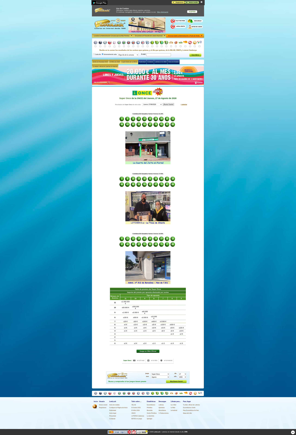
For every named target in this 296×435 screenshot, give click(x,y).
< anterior (184, 104)
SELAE (133, 405)
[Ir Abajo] (293, 432)
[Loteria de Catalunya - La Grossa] (199, 43)
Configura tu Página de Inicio (118, 407)
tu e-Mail (173, 405)
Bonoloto (150, 410)
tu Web (173, 407)
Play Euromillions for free (191, 410)
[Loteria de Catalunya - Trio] (194, 43)
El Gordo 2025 (136, 407)
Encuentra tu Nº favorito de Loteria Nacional (148, 36)
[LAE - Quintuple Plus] (147, 43)
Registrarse (179, 2)
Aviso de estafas (114, 405)
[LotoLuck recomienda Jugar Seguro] (117, 432)
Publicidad (142, 62)
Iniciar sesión (193, 2)
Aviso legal (112, 413)
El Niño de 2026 (115, 62)
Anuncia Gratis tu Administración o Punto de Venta (183, 36)
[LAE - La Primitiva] (119, 43)
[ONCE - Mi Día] (185, 43)
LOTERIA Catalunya (137, 416)
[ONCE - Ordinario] (152, 43)
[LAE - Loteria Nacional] (95, 43)
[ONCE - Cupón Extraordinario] (157, 43)
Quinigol (149, 419)
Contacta (150, 62)
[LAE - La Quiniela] (133, 43)
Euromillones (151, 405)
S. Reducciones (164, 413)
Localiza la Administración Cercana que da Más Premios (111, 36)
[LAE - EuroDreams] (114, 43)
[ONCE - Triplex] (180, 43)
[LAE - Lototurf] (142, 43)
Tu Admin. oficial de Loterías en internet (105, 66)
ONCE (133, 413)
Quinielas (162, 407)
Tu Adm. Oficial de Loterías (191, 405)
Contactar (112, 419)
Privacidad (112, 416)
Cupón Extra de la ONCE (129, 62)
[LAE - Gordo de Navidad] (100, 43)
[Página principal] (94, 408)
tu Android (174, 410)
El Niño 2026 (135, 410)
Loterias (161, 405)
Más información (162, 12)
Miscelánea (162, 410)
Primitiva (149, 407)
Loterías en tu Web (161, 62)
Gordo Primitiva (152, 413)
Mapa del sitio (187, 413)
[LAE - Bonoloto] (124, 43)
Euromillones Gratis (189, 407)
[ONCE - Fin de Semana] (166, 43)
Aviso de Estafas (173, 62)
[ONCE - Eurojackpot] (171, 43)
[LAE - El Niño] (105, 43)
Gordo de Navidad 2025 (100, 62)
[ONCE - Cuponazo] (161, 43)
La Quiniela (150, 416)
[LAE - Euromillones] (109, 43)
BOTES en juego (136, 419)
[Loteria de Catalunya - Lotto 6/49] (190, 43)
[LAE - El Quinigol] (138, 43)
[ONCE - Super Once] (176, 43)
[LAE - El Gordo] (128, 43)
